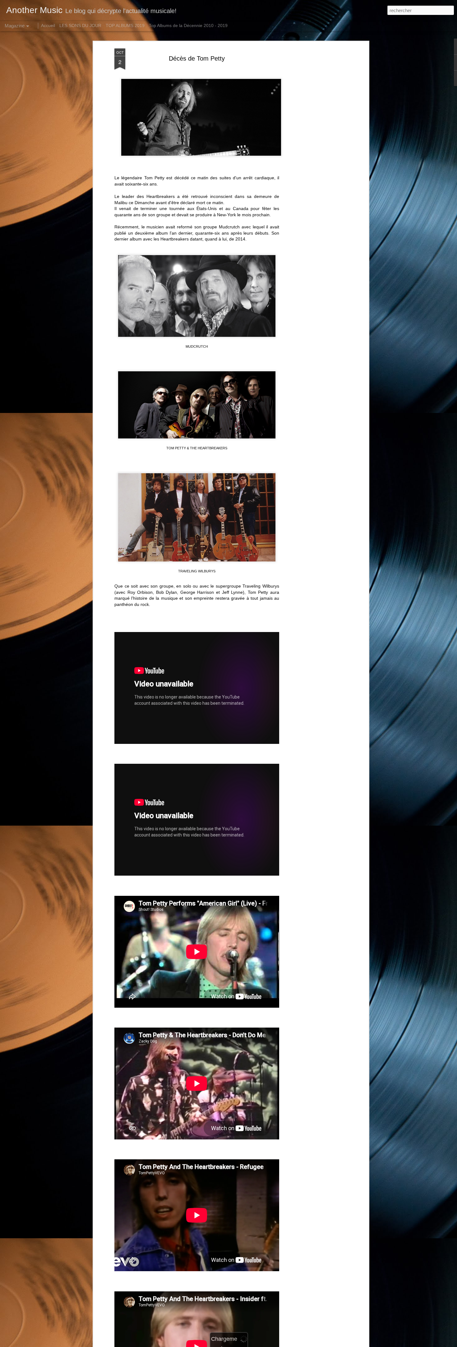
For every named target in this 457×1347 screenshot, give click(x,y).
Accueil (48, 25)
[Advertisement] (313, 146)
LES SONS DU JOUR (80, 25)
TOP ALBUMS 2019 (125, 25)
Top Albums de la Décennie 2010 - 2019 (188, 25)
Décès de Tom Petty (197, 58)
